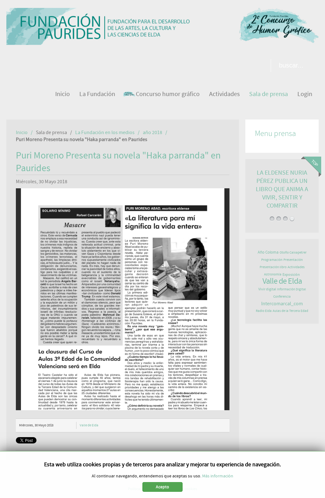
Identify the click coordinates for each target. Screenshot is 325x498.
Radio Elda (264, 311)
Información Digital (291, 289)
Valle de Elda (89, 425)
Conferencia (282, 296)
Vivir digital (267, 289)
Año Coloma (268, 252)
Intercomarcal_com (282, 304)
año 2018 (152, 132)
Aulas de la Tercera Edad (290, 311)
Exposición (291, 274)
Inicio (22, 132)
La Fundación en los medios (105, 132)
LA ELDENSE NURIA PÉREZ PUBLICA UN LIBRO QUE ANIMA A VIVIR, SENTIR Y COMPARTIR (282, 189)
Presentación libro (273, 267)
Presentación (293, 260)
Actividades (296, 267)
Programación (271, 260)
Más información (217, 476)
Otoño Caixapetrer (293, 252)
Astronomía (273, 274)
